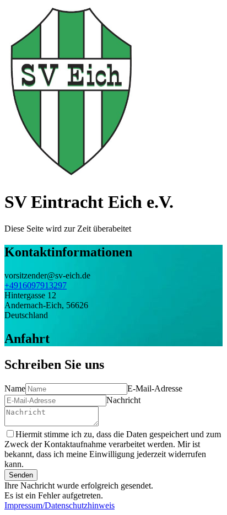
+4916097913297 (35, 285)
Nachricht (123, 400)
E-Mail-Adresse (154, 388)
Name (14, 388)
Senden (21, 475)
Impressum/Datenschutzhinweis (59, 505)
